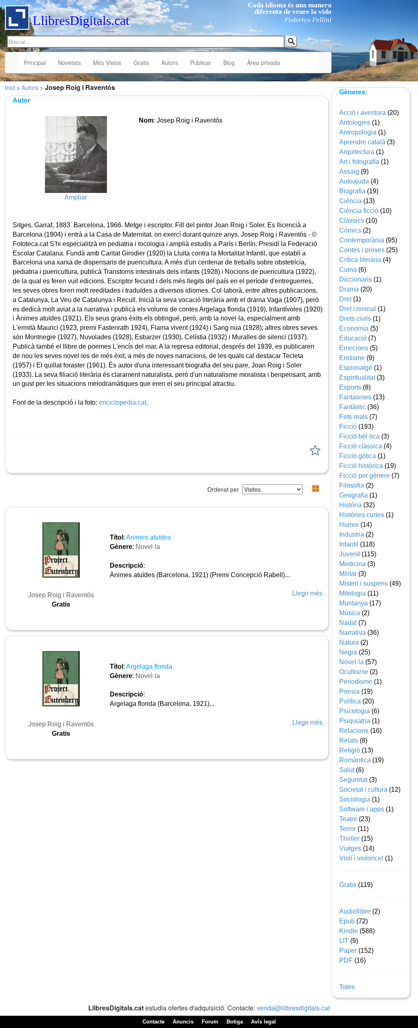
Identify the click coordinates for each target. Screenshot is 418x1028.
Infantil (348, 544)
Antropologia (357, 132)
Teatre (348, 818)
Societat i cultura (363, 789)
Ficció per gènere (364, 475)
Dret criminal (357, 308)
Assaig (349, 171)
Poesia (349, 691)
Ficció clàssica (360, 446)
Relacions (354, 730)
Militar (348, 573)
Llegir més (307, 593)
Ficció (348, 426)
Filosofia (351, 485)
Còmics (350, 230)
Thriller (349, 838)
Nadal (348, 622)
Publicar (200, 62)
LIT (344, 940)
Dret (345, 299)
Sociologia (354, 799)
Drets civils (355, 318)
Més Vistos (107, 62)
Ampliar (75, 197)
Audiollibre (355, 911)
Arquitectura (356, 151)
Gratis (141, 62)
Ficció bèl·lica (359, 436)
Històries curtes (361, 514)
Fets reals (353, 416)
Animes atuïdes (148, 537)
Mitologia (352, 593)
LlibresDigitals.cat (81, 20)
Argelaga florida (149, 666)
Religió (349, 750)
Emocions (353, 348)
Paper (348, 950)
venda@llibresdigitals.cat (293, 1007)
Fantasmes (355, 397)
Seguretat (353, 779)
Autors (169, 62)
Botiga (235, 1022)
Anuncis (183, 1022)
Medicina (352, 563)
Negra (348, 652)
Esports (350, 387)
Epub (347, 921)
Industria (351, 534)
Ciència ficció (358, 210)
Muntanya (353, 603)
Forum (210, 1022)
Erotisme (352, 357)
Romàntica (355, 760)
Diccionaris (355, 279)
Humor (349, 524)
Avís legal (263, 1022)
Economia (354, 328)
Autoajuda (354, 181)
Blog (229, 62)
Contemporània (361, 240)
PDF (346, 960)
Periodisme (355, 681)
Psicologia (354, 711)
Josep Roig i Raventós (61, 594)
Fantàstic (352, 406)
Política (350, 701)
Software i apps (361, 809)
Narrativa (352, 632)
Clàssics (351, 220)
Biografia (352, 191)
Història (350, 505)
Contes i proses (362, 249)
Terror (347, 828)
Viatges (350, 848)
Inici (10, 87)
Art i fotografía (359, 161)
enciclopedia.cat (122, 402)
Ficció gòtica (357, 455)
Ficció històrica (361, 465)
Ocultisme (353, 671)
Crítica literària (360, 259)
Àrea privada (263, 62)
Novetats (69, 62)
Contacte (153, 1022)
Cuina (348, 269)
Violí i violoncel (361, 858)
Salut (346, 769)
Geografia (353, 495)
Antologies (354, 122)
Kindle (348, 930)
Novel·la (148, 546)
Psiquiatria (354, 720)
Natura (349, 642)
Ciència (350, 200)
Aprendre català (362, 142)
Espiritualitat (357, 377)
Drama (349, 289)
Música (349, 612)
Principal (35, 62)
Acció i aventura (362, 112)
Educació (353, 338)
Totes (347, 986)
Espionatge (355, 367)
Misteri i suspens (363, 583)
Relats (348, 740)
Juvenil (349, 554)
